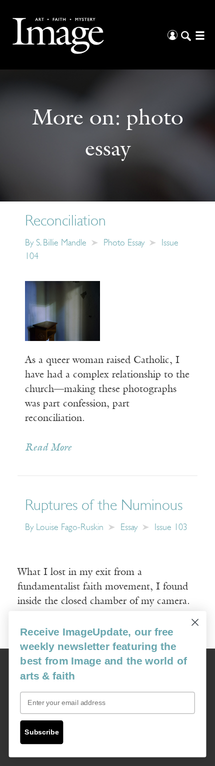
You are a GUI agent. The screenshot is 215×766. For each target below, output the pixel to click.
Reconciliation (65, 222)
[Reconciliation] (62, 311)
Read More (48, 448)
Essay (129, 528)
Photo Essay (124, 243)
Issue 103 (171, 528)
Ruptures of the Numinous (103, 506)
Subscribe (41, 732)
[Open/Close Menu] (199, 35)
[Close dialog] (195, 622)
